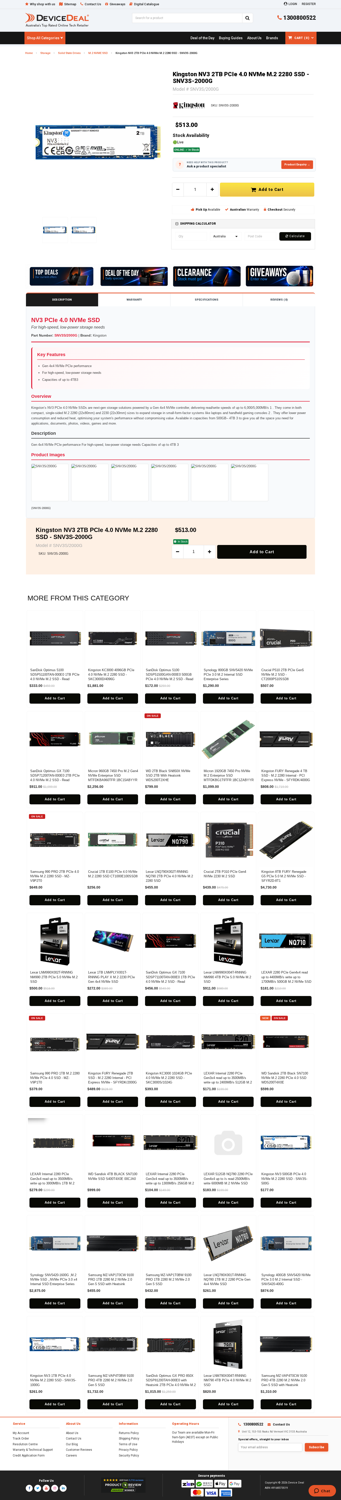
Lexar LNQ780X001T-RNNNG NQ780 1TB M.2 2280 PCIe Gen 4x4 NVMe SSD (227, 1279)
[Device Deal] (57, 20)
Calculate (296, 236)
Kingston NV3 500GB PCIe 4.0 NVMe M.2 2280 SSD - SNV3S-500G (284, 1178)
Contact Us (73, 1438)
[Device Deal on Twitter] (37, 1488)
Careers (71, 1455)
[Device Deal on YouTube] (46, 1488)
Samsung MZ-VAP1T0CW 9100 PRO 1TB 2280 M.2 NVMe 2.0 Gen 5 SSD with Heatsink (111, 1279)
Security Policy (129, 1455)
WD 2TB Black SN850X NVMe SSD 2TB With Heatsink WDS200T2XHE (168, 775)
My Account (21, 1433)
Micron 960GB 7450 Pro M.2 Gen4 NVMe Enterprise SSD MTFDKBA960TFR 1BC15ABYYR (113, 775)
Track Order (21, 1438)
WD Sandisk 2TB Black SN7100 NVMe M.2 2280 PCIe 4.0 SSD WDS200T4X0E (284, 1077)
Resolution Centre (25, 1444)
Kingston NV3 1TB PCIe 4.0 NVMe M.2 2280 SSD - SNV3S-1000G (53, 1380)
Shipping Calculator (198, 223)
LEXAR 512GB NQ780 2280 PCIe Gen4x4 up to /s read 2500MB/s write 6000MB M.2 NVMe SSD (228, 1178)
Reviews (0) (279, 299)
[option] (98, 142)
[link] (202, 38)
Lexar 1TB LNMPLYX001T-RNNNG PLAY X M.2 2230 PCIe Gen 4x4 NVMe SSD (111, 977)
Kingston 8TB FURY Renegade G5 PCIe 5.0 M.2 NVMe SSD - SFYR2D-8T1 (283, 876)
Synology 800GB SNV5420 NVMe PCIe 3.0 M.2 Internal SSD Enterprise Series (228, 674)
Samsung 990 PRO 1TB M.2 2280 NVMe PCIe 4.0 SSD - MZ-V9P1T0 (55, 1077)
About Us (72, 1433)
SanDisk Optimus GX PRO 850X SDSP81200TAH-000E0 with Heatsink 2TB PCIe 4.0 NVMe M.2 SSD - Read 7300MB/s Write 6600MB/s (171, 1385)
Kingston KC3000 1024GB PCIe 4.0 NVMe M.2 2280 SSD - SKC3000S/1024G (169, 1077)
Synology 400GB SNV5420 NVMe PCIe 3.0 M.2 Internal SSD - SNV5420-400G (286, 1279)
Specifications (206, 299)
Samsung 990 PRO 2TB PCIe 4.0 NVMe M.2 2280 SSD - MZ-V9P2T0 (54, 876)
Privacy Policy (128, 1450)
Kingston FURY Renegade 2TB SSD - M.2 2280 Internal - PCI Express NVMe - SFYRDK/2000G (112, 1077)
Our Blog (72, 1444)
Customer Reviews (79, 1450)
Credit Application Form (29, 1455)
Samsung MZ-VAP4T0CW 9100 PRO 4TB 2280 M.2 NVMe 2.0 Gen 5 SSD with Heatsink (284, 1380)
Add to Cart (270, 189)
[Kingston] (189, 105)
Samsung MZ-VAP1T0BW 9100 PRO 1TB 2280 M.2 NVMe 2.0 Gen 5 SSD (168, 1279)
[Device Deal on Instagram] (54, 1488)
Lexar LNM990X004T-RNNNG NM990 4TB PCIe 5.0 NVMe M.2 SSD (227, 977)
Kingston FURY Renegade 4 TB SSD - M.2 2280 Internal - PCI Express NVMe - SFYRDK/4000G (285, 775)
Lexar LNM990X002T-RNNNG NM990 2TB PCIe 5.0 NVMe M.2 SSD (54, 977)
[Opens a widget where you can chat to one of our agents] (322, 1491)
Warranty (134, 299)
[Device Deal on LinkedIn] (63, 1488)
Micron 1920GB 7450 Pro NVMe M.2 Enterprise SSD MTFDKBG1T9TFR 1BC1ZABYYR (229, 775)
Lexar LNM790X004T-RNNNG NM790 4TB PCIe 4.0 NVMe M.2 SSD (227, 1380)
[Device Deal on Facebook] (29, 1488)
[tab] (243, 223)
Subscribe (316, 1447)
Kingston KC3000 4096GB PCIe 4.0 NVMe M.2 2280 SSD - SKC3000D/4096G (111, 674)
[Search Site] (247, 18)
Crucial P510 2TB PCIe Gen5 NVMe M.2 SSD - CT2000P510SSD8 (282, 674)
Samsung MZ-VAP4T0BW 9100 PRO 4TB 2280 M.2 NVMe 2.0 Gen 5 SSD (111, 1380)
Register (309, 4)
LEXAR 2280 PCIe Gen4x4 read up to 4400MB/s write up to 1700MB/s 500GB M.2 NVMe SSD (286, 977)
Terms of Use (128, 1444)
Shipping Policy (129, 1438)
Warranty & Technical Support (33, 1450)
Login (293, 4)
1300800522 (299, 17)
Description (62, 299)
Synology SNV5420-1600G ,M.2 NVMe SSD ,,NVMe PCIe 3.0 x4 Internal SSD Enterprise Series (53, 1279)
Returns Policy (129, 1433)
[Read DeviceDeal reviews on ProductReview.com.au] (123, 1485)
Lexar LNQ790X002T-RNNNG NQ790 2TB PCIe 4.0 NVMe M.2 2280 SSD (169, 876)
